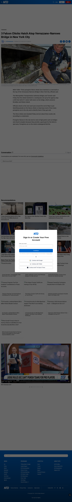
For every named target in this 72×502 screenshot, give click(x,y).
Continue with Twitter (37, 264)
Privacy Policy (49, 253)
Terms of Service (35, 253)
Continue (36, 250)
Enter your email (22, 243)
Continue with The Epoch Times (37, 267)
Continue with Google (37, 260)
